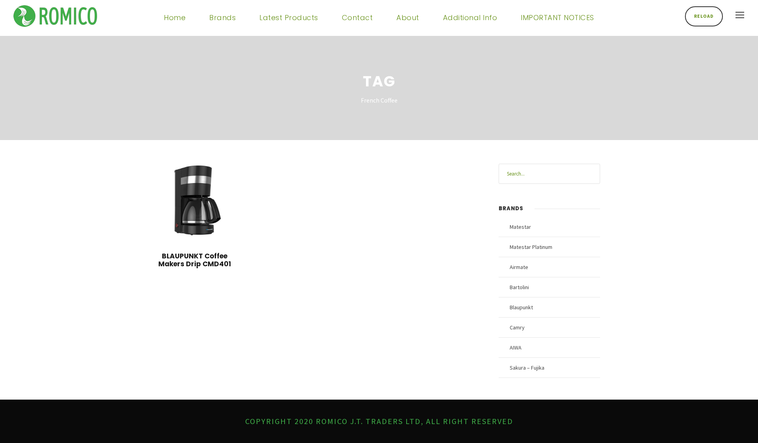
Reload (704, 16)
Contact (357, 17)
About (407, 17)
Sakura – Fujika (527, 367)
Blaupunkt (521, 307)
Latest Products (288, 17)
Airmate (519, 267)
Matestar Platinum (531, 246)
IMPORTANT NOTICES (557, 17)
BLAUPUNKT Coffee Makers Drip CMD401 (194, 260)
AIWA (516, 347)
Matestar (520, 226)
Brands (222, 17)
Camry (517, 327)
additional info (470, 17)
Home (175, 17)
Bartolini (519, 287)
